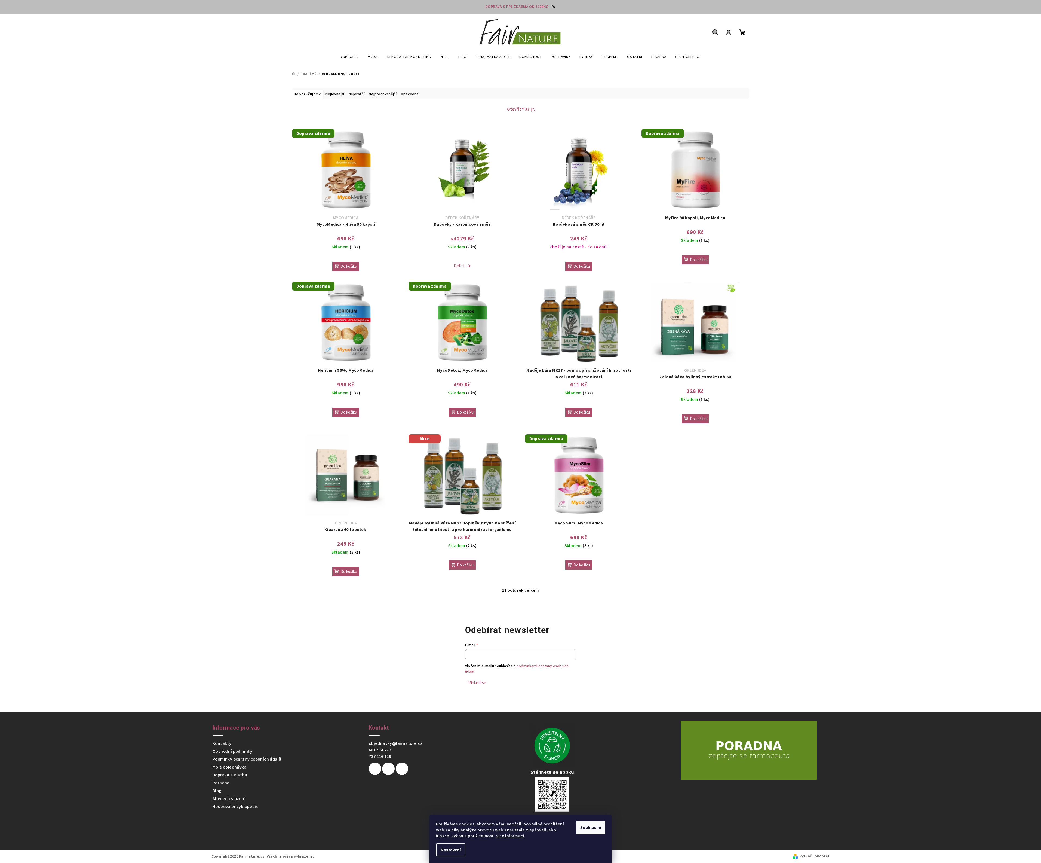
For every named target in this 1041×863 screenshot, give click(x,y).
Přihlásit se (476, 683)
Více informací (510, 836)
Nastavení (451, 850)
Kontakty (222, 743)
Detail (459, 266)
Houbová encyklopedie (236, 807)
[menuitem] (349, 57)
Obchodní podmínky (233, 751)
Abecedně (410, 94)
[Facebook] (375, 769)
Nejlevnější (334, 94)
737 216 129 (380, 757)
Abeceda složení (229, 799)
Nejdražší (357, 94)
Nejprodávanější (383, 94)
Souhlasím (590, 828)
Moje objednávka (230, 767)
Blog (217, 791)
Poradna (221, 783)
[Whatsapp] (402, 769)
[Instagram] (388, 769)
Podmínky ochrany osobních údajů (247, 759)
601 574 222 (380, 750)
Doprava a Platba (230, 775)
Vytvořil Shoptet (815, 856)
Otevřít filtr (518, 109)
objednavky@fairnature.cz (396, 743)
